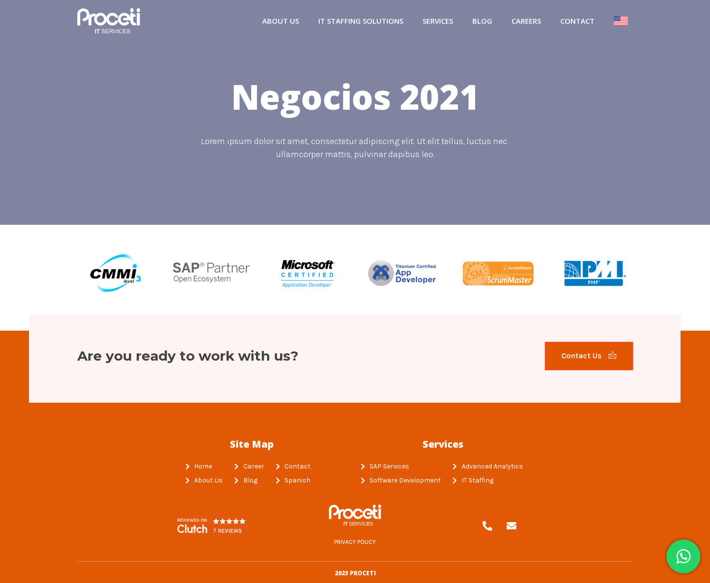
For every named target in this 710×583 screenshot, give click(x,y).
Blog (482, 21)
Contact (577, 21)
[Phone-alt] (487, 526)
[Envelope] (511, 526)
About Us (280, 21)
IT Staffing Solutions (360, 21)
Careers (526, 21)
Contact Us (582, 355)
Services (438, 21)
